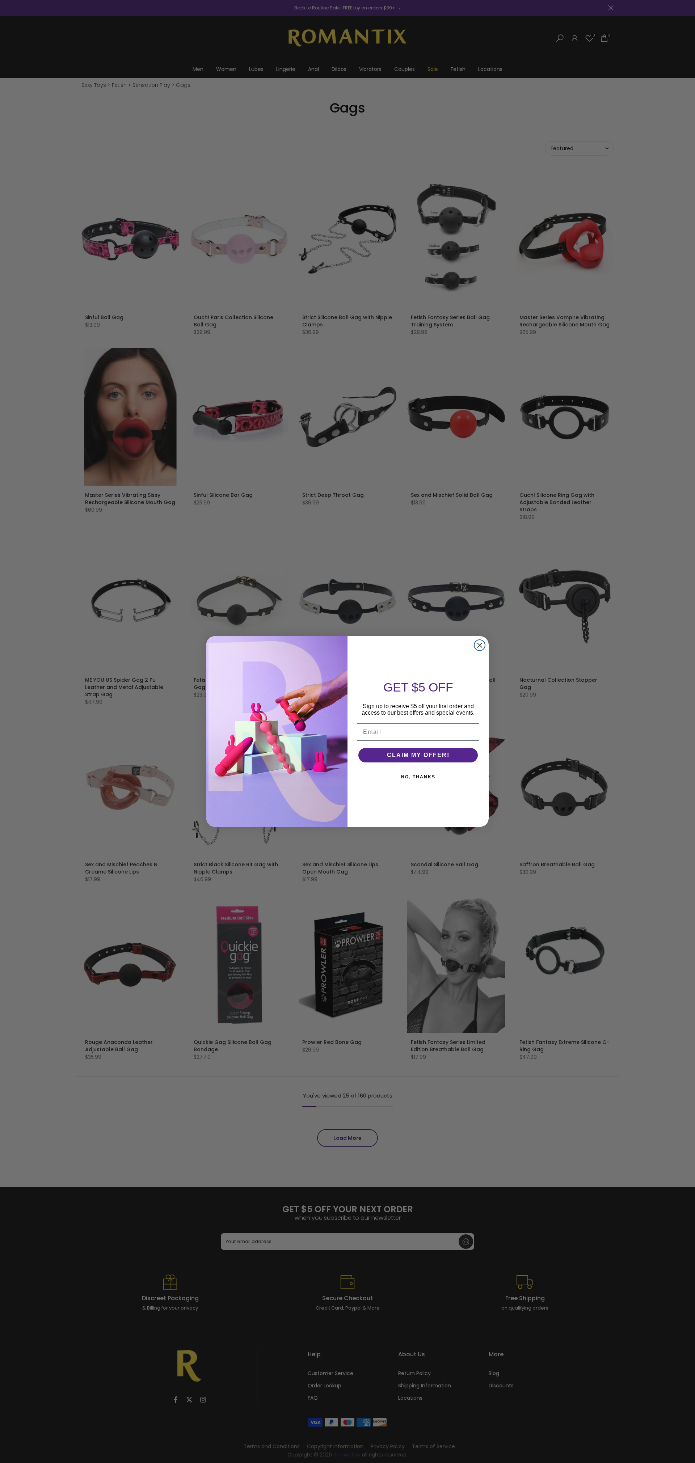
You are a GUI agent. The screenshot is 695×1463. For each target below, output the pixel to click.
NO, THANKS (418, 776)
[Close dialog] (479, 645)
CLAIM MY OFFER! (418, 755)
